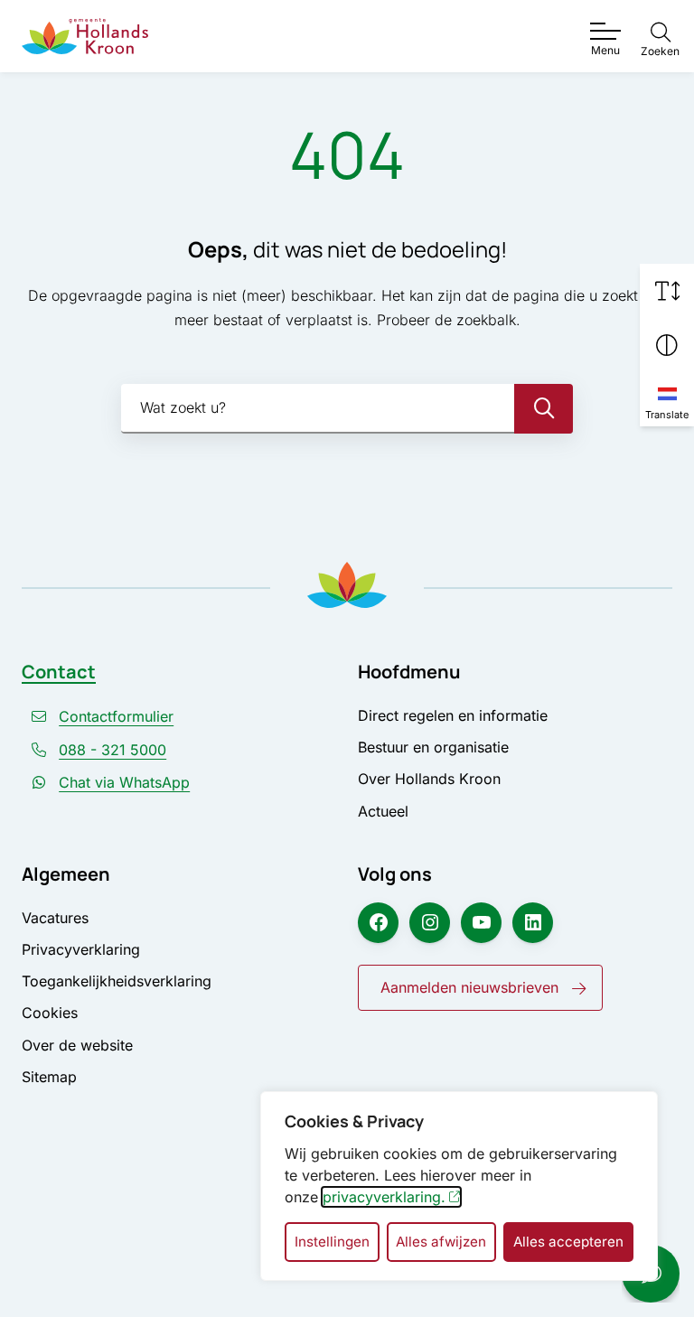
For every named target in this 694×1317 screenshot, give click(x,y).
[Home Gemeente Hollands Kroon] (85, 35)
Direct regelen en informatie (453, 715)
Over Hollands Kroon (429, 779)
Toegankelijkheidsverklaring (116, 981)
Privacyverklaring (81, 949)
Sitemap (49, 1077)
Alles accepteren (568, 1241)
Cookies (50, 1013)
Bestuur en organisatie (433, 747)
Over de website (77, 1045)
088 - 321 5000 (112, 750)
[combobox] (347, 409)
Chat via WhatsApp (124, 782)
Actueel (383, 811)
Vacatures (55, 918)
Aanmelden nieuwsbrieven (469, 987)
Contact (59, 671)
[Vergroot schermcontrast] (667, 345)
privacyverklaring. (384, 1197)
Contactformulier (116, 716)
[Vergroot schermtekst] (667, 291)
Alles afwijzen (441, 1241)
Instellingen (332, 1241)
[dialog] (459, 1186)
